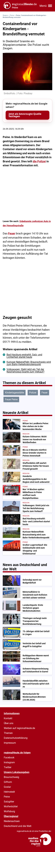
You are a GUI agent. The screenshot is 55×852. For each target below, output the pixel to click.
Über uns (8, 723)
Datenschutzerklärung (16, 737)
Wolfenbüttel (11, 806)
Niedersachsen (12, 821)
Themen (8, 733)
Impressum (10, 742)
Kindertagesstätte (14, 392)
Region (5, 15)
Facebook (9, 757)
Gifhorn (8, 782)
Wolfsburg (9, 811)
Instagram (9, 762)
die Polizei (39, 161)
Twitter (7, 767)
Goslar (7, 786)
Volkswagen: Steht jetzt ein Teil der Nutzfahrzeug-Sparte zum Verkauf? (25, 370)
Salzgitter (9, 801)
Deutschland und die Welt (17, 826)
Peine (12, 15)
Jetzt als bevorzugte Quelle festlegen (25, 115)
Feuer (11, 233)
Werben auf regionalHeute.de (19, 728)
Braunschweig (11, 777)
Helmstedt (9, 791)
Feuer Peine (11, 399)
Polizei (32, 392)
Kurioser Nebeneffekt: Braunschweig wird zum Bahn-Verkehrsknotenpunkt (29, 363)
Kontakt (8, 718)
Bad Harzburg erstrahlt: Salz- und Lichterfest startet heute (24, 356)
